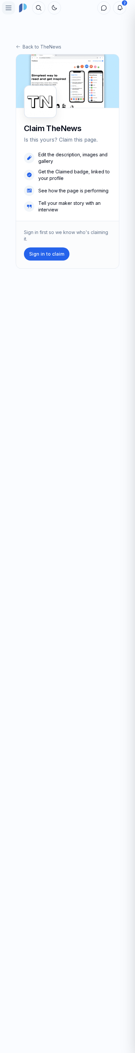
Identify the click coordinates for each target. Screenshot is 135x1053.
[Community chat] (103, 7)
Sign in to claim (46, 254)
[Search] (38, 7)
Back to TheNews (42, 46)
